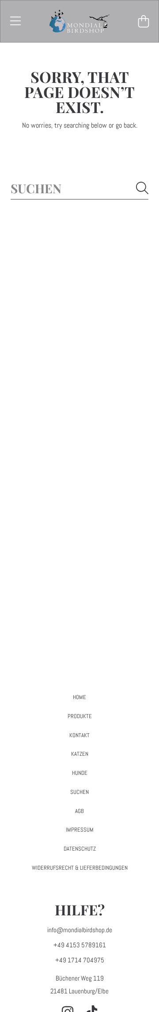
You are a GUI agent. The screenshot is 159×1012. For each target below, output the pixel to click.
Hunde (79, 773)
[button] (15, 21)
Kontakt (79, 735)
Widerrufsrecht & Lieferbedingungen (80, 867)
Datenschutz (80, 848)
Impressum (80, 829)
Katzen (79, 754)
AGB (79, 811)
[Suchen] (142, 188)
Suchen (79, 792)
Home (79, 697)
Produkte (80, 716)
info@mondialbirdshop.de (79, 930)
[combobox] (79, 188)
